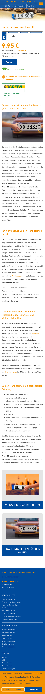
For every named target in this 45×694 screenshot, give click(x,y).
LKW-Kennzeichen (8, 613)
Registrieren (31, 6)
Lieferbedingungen (8, 669)
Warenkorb (11, 6)
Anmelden (21, 6)
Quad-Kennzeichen (8, 611)
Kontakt (4, 657)
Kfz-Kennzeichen (19, 276)
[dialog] (22, 682)
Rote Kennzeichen (8, 644)
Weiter (9, 62)
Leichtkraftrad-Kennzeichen (11, 616)
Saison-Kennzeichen (9, 641)
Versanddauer (7, 666)
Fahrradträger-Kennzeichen (11, 602)
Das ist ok (34, 689)
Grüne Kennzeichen (9, 647)
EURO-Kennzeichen (8, 632)
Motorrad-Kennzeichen (10, 605)
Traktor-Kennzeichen (9, 619)
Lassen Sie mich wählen (11, 689)
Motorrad (35, 333)
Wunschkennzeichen (9, 629)
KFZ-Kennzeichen (8, 608)
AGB (3, 660)
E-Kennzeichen (7, 638)
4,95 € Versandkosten (20, 51)
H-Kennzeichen (11, 372)
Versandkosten (7, 663)
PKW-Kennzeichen (8, 599)
